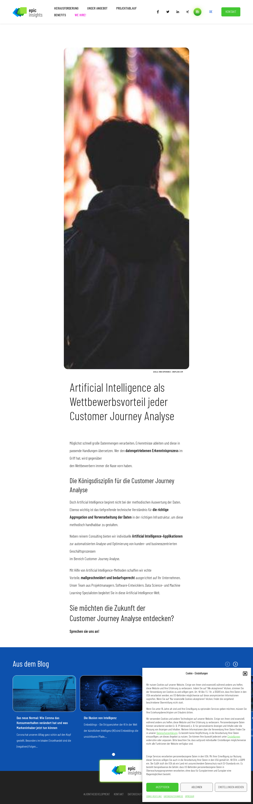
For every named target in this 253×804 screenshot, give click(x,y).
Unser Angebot (97, 8)
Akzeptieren (162, 787)
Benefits (60, 15)
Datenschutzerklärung (167, 733)
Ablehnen (197, 787)
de (210, 12)
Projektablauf (126, 8)
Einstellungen (234, 736)
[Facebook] (158, 12)
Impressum (189, 796)
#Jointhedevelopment (96, 794)
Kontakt (231, 12)
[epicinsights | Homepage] (27, 12)
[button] (245, 674)
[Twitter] (168, 12)
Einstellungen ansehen (231, 787)
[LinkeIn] (178, 12)
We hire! (80, 15)
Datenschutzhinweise (173, 796)
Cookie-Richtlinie (154, 796)
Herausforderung (66, 8)
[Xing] (188, 12)
